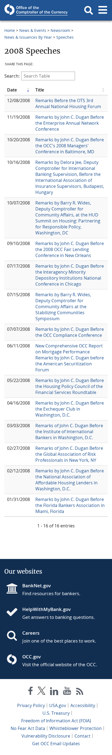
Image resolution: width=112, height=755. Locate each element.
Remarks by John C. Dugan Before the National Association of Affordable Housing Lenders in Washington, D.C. (69, 480)
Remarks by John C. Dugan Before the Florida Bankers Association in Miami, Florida (70, 505)
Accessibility (82, 705)
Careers (30, 633)
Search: (12, 76)
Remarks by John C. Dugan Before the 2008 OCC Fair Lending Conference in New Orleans (69, 249)
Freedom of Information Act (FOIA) (56, 721)
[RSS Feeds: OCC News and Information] (80, 692)
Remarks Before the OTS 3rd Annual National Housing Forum (68, 103)
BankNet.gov (36, 585)
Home (9, 30)
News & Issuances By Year (28, 37)
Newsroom (60, 30)
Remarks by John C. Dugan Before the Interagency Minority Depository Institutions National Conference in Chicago (69, 275)
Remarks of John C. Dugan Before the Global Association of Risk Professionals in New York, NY (69, 454)
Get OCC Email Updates (56, 744)
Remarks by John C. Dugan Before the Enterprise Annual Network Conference (69, 123)
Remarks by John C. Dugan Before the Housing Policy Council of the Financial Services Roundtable (69, 386)
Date (12, 90)
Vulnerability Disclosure (45, 736)
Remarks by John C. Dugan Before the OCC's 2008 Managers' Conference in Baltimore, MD (69, 146)
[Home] (14, 612)
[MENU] (103, 10)
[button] (89, 10)
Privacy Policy (31, 705)
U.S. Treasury (56, 713)
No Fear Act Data (28, 728)
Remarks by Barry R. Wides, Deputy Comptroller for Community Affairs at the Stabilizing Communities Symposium (63, 307)
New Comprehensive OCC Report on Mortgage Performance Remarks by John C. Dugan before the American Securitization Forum (69, 358)
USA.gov (57, 705)
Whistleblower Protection (75, 728)
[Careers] (14, 636)
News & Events (32, 30)
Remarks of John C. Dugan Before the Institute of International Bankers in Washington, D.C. (69, 432)
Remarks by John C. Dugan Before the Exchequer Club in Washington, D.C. (69, 409)
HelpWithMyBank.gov (46, 609)
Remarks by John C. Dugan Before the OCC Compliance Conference (69, 332)
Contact (82, 736)
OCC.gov (31, 656)
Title (39, 90)
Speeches (65, 37)
